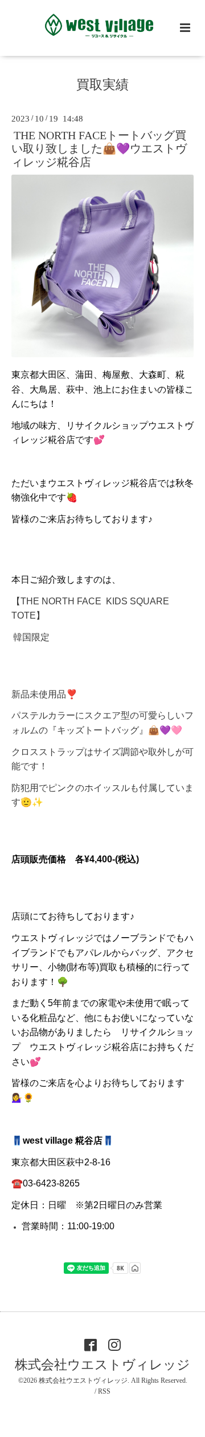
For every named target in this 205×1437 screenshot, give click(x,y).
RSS (104, 1391)
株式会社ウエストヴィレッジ (102, 1365)
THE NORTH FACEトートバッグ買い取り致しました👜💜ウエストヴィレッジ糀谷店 (99, 149)
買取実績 (102, 85)
